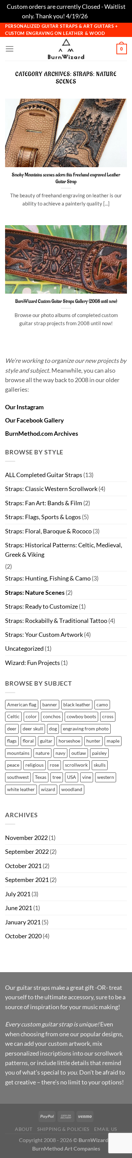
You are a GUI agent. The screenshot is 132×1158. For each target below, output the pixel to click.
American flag (21, 704)
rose (54, 765)
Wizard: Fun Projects (32, 662)
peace (13, 765)
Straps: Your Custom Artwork (44, 634)
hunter (93, 741)
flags (12, 741)
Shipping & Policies (63, 1129)
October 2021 (23, 865)
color (31, 716)
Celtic (13, 716)
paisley (99, 753)
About (23, 1129)
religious (34, 765)
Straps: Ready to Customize (41, 606)
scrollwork (76, 765)
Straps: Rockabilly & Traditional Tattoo (56, 620)
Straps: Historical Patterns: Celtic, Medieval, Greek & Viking (63, 549)
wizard (48, 789)
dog (53, 728)
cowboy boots (81, 716)
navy (60, 753)
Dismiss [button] (99, 16)
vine (86, 777)
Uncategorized (24, 648)
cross (107, 716)
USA (71, 777)
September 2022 (27, 851)
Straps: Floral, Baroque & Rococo (48, 531)
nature (42, 753)
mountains (18, 753)
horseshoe (69, 741)
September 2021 (27, 879)
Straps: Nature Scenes (35, 592)
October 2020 (23, 936)
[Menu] (9, 49)
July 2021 (17, 894)
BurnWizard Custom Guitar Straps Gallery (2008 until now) (66, 301)
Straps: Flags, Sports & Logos (43, 517)
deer (12, 728)
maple (113, 741)
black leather (76, 704)
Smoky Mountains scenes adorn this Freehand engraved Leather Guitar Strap (66, 178)
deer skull (33, 728)
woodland (71, 789)
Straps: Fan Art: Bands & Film (43, 503)
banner (49, 704)
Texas (40, 777)
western (105, 777)
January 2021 (23, 922)
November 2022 (26, 837)
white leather (21, 789)
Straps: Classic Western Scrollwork (51, 488)
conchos (52, 716)
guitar (46, 741)
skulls (100, 765)
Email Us (105, 1129)
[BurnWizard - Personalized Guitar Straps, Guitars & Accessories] (66, 49)
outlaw (78, 753)
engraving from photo (86, 728)
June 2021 (18, 907)
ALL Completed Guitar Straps (43, 474)
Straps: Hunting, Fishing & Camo (48, 578)
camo (102, 704)
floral (28, 741)
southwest (18, 777)
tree (56, 777)
